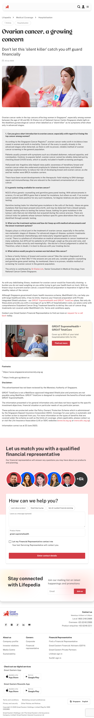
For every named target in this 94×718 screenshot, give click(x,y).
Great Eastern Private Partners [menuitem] (62, 650)
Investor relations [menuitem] (11, 645)
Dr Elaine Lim (37, 269)
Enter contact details (47, 555)
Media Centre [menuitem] (9, 650)
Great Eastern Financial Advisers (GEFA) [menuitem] (67, 645)
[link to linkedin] (23, 625)
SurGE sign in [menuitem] (55, 658)
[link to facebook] (6, 625)
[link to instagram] (12, 625)
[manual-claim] (83, 6)
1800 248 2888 (85, 619)
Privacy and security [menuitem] (10, 703)
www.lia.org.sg (64, 420)
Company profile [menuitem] (10, 641)
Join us (80, 591)
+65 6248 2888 (85, 622)
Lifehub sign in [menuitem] (55, 654)
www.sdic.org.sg (81, 420)
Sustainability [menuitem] (9, 654)
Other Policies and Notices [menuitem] (31, 703)
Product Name (15, 531)
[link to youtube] (29, 625)
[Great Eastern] (7, 6)
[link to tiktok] (18, 625)
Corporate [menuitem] (30, 641)
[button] (78, 6)
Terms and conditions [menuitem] (11, 700)
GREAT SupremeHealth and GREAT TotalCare (53, 300)
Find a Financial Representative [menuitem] (63, 641)
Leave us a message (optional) (21, 514)
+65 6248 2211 (85, 626)
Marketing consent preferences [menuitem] (33, 700)
